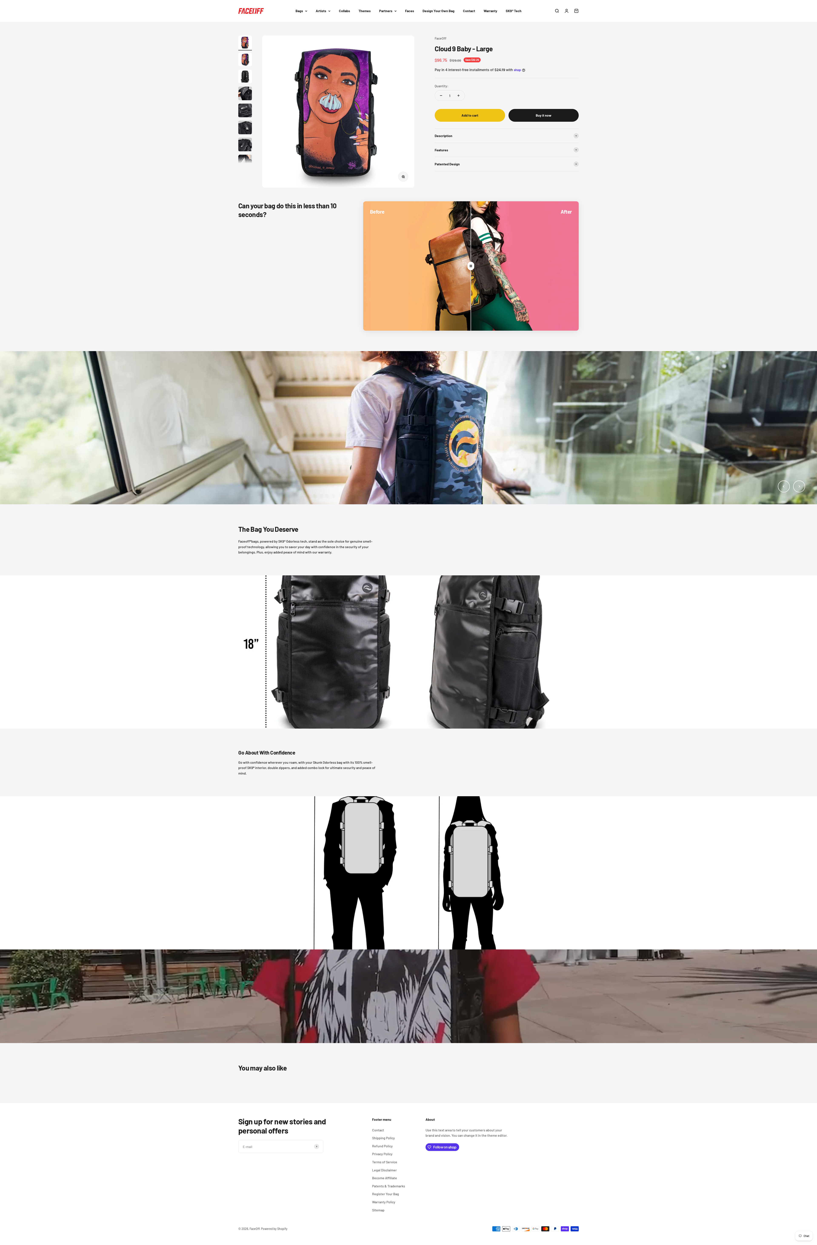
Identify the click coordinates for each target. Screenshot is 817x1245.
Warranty (490, 11)
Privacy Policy (382, 1154)
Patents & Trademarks (388, 1186)
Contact (469, 11)
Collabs (344, 11)
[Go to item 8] (245, 162)
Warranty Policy (383, 1202)
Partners (385, 11)
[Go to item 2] (245, 60)
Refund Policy (382, 1146)
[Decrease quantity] (441, 95)
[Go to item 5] (245, 111)
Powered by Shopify (274, 1229)
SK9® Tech (513, 11)
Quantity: (441, 86)
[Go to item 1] (245, 43)
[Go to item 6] (245, 128)
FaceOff (440, 38)
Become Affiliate (384, 1178)
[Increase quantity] (458, 95)
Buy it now (543, 115)
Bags (299, 11)
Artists (321, 11)
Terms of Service (384, 1162)
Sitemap (378, 1210)
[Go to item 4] (245, 94)
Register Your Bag (385, 1194)
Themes (365, 11)
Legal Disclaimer (384, 1170)
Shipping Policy (383, 1138)
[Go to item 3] (245, 77)
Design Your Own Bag (438, 11)
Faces (409, 11)
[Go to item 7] (245, 145)
